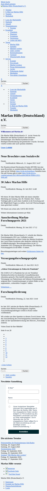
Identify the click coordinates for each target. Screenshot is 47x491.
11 (6, 355)
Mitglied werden (16, 49)
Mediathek (14, 73)
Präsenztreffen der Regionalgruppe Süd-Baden (17, 443)
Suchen (3, 81)
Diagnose (13, 34)
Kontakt (13, 61)
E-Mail (10, 388)
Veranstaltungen (11, 26)
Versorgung (14, 38)
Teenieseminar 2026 (8, 449)
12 (6, 357)
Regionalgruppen (16, 53)
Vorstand (13, 55)
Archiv (12, 69)
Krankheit (9, 30)
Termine (13, 28)
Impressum (9, 482)
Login (7, 488)
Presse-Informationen (17, 67)
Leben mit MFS (15, 40)
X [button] (1, 86)
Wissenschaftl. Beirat (17, 57)
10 (6, 353)
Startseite (8, 22)
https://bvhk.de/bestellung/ (25, 171)
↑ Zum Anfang (6, 365)
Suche (8, 2)
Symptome (14, 36)
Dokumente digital (16, 71)
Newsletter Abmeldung (18, 75)
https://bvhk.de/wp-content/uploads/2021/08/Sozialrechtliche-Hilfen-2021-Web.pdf (20, 175)
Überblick (13, 32)
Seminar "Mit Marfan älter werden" (13, 455)
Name (10, 398)
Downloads (14, 63)
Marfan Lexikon (16, 65)
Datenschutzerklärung (13, 486)
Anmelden (23, 432)
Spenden (13, 47)
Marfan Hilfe (14, 44)
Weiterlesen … (6, 287)
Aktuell (8, 24)
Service (8, 59)
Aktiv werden (15, 51)
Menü (3, 2)
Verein (7, 42)
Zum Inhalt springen (8, 4)
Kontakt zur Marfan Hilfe (14, 484)
